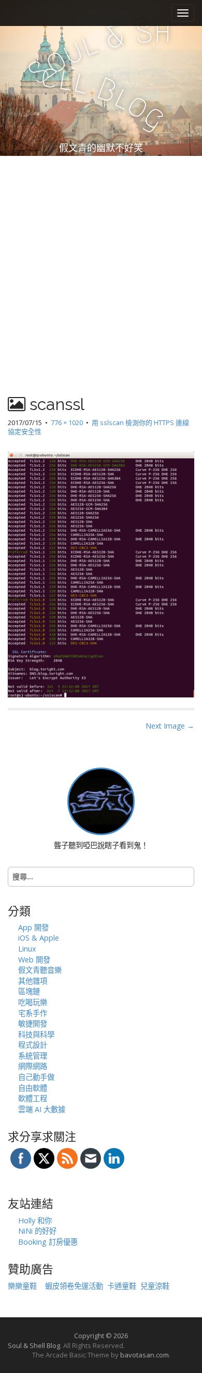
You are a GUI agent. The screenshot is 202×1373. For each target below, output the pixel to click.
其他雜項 (32, 981)
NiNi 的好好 (37, 1231)
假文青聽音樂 (40, 970)
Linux (27, 949)
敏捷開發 (32, 1023)
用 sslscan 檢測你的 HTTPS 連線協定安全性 (98, 427)
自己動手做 (36, 1077)
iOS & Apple (38, 938)
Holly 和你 (35, 1220)
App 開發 (33, 927)
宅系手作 (32, 1013)
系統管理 (32, 1056)
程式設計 (32, 1045)
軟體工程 (32, 1098)
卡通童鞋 (121, 1286)
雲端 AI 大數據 (41, 1109)
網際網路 (32, 1066)
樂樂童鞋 (22, 1286)
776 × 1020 (67, 422)
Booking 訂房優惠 (48, 1242)
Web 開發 (34, 960)
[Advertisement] (101, 262)
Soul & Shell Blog (34, 1345)
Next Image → (170, 726)
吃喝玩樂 (32, 1002)
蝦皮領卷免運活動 (74, 1286)
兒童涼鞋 (154, 1286)
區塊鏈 (29, 991)
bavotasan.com (144, 1354)
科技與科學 (36, 1034)
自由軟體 (32, 1088)
